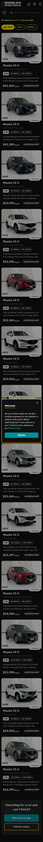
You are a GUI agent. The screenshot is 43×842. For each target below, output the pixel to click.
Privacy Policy (14, 428)
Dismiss (21, 435)
